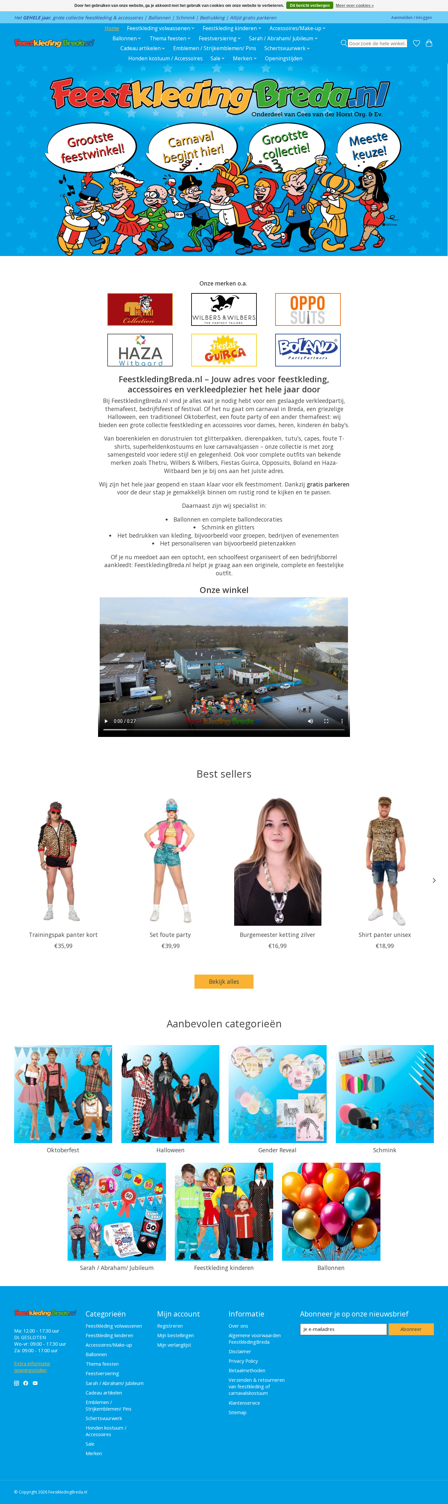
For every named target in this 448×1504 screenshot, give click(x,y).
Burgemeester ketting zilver (277, 935)
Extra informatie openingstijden (32, 1366)
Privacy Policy (243, 1360)
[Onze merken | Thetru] (140, 309)
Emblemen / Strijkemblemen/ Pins (214, 48)
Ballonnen (331, 1268)
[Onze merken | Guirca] (224, 350)
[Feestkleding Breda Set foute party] (170, 860)
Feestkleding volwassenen (114, 1325)
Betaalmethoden (247, 1370)
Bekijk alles (224, 981)
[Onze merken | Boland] (308, 350)
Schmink (385, 1150)
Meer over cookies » (355, 5)
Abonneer (411, 1329)
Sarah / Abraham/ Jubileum (117, 1268)
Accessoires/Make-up (109, 1344)
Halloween (170, 1150)
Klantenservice (244, 1402)
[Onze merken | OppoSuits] (308, 309)
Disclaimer (240, 1351)
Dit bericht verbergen (310, 5)
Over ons (238, 1325)
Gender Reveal (277, 1150)
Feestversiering (102, 1373)
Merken (94, 1453)
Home (112, 28)
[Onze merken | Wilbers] (224, 309)
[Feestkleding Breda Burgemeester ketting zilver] (278, 860)
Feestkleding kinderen (224, 1268)
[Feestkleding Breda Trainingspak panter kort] (63, 860)
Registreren (170, 1325)
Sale (90, 1443)
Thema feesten (102, 1363)
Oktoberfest (63, 1150)
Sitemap (238, 1412)
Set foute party (170, 935)
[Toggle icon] (374, 43)
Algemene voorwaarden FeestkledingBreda (255, 1338)
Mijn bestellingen (175, 1335)
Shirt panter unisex (385, 935)
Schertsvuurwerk (104, 1418)
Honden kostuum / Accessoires (165, 58)
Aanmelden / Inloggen (411, 17)
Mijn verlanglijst (174, 1344)
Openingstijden (283, 58)
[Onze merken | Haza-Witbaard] (140, 350)
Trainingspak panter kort (63, 935)
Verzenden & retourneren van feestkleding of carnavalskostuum (257, 1386)
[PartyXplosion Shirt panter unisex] (385, 860)
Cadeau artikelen (104, 1392)
